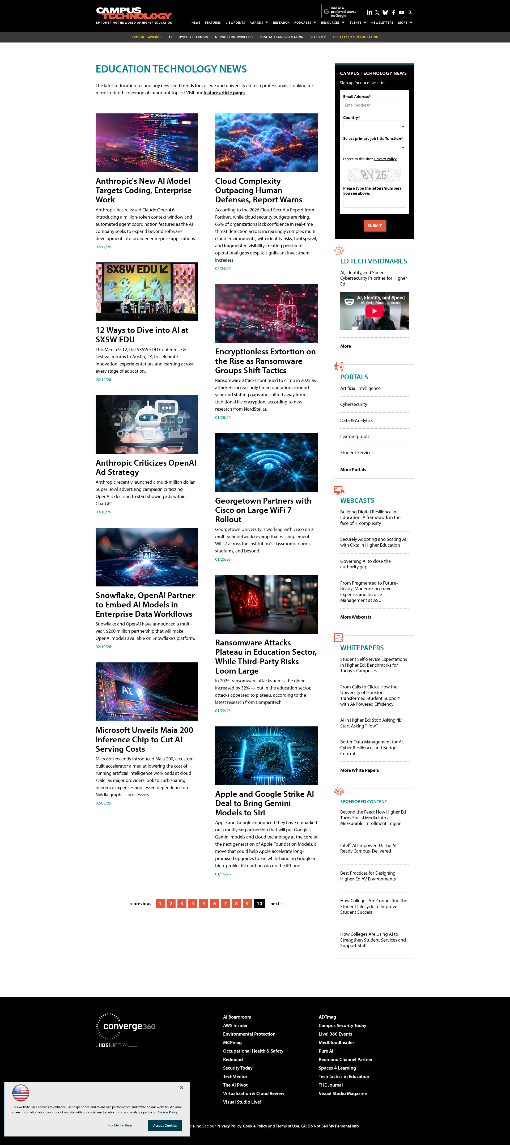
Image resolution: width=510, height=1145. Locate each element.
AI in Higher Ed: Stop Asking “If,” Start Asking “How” (371, 723)
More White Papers (359, 770)
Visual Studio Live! (242, 1102)
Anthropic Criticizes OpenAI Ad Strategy (146, 467)
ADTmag (327, 1017)
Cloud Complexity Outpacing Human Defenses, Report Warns (258, 190)
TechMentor (235, 1076)
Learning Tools (354, 436)
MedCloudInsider (336, 1042)
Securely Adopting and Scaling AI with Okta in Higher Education (373, 542)
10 (259, 903)
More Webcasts (355, 617)
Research (281, 22)
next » (276, 903)
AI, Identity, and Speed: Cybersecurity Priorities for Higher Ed (373, 278)
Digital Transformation (282, 37)
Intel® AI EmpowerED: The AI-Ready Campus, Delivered (369, 848)
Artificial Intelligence (360, 388)
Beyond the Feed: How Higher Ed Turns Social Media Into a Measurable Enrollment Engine (373, 817)
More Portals (353, 469)
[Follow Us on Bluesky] (385, 12)
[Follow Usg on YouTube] (401, 12)
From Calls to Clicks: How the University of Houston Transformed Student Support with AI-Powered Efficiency (370, 695)
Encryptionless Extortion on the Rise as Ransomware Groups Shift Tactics (265, 360)
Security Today (238, 1068)
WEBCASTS (357, 500)
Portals (354, 376)
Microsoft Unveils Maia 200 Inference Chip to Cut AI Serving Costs (144, 739)
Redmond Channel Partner (345, 1059)
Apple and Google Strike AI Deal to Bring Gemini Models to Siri (264, 803)
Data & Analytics (356, 420)
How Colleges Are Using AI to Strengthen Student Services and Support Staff (373, 939)
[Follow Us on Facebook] (393, 12)
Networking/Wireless (234, 37)
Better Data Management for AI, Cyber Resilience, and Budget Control (372, 747)
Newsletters (382, 22)
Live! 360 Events (335, 1034)
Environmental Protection (249, 1034)
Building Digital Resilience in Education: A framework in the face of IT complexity (370, 517)
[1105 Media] (127, 1074)
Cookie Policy (255, 1126)
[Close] (182, 1087)
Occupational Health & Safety (253, 1051)
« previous (140, 903)
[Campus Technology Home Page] (134, 15)
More (402, 22)
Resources (330, 22)
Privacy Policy (385, 158)
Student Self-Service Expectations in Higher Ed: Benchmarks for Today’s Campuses (373, 665)
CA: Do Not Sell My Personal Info (330, 1126)
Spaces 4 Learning (337, 1068)
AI (170, 37)
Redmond (233, 1059)
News (196, 22)
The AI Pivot (235, 1085)
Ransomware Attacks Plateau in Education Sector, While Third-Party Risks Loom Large (266, 656)
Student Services (356, 452)
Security (318, 37)
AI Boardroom (237, 1017)
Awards (256, 22)
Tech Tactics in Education (344, 1076)
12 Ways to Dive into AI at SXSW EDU (142, 334)
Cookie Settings (120, 1125)
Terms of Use (287, 1126)
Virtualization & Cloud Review (253, 1093)
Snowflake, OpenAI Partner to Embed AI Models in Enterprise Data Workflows (145, 604)
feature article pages (224, 93)
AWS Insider (235, 1025)
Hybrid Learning (193, 37)
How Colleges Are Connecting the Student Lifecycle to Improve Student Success (373, 906)
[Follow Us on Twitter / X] (377, 12)
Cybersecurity (353, 404)
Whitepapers (362, 647)
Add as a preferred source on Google (343, 11)
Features (213, 22)
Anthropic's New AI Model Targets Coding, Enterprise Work (144, 190)
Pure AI (326, 1051)
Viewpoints (235, 22)
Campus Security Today (342, 1025)
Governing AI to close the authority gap (365, 564)
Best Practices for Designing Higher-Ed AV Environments (368, 876)
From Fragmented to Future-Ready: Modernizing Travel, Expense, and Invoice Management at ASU (369, 591)
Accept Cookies (165, 1125)
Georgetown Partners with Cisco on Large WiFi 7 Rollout (263, 509)
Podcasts (302, 22)
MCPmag (232, 1042)
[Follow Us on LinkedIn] (369, 12)
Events (356, 22)
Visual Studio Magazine (343, 1093)
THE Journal (331, 1085)
